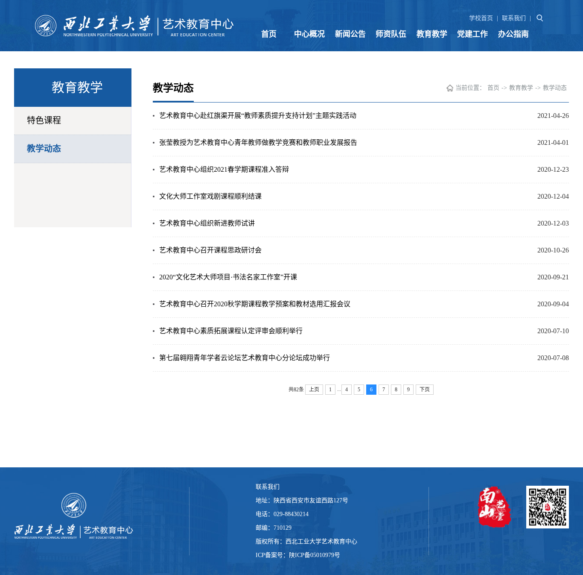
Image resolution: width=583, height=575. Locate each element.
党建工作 (472, 34)
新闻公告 (350, 34)
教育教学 (432, 34)
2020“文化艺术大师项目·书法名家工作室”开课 (228, 277)
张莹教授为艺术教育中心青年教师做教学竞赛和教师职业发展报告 (258, 142)
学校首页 (481, 18)
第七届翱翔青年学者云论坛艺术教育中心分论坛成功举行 (244, 357)
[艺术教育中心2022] (136, 25)
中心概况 (309, 34)
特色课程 (44, 120)
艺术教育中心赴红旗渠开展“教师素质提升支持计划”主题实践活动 (257, 115)
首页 (269, 34)
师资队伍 (391, 34)
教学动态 (44, 148)
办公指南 (513, 34)
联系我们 (514, 18)
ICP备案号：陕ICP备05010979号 (299, 555)
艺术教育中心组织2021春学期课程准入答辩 (224, 169)
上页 (314, 390)
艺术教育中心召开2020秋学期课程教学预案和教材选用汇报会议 (254, 304)
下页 (425, 390)
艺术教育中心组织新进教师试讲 (207, 223)
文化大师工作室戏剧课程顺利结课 (210, 196)
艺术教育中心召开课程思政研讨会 (210, 250)
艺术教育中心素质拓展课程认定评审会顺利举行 (231, 330)
